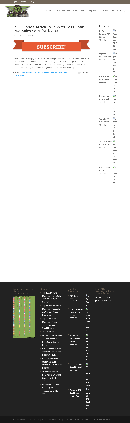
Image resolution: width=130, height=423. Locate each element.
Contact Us (90, 419)
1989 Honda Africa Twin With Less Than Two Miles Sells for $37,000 (49, 72)
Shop (48, 11)
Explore (92, 11)
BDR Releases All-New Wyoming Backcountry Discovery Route (51, 351)
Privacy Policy (103, 419)
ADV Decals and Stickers (67, 11)
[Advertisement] (108, 233)
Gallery (105, 11)
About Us (79, 419)
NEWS (83, 11)
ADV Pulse (20, 75)
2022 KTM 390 (48, 332)
